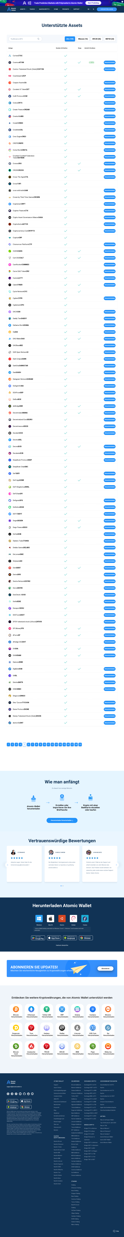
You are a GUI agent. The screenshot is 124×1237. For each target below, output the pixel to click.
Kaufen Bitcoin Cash (59, 1150)
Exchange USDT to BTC (90, 1087)
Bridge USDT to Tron (89, 1156)
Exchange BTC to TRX (90, 1104)
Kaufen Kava (57, 1178)
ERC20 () (96, 39)
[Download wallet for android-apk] (70, 937)
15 (64, 744)
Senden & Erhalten (61, 48)
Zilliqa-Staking (75, 1213)
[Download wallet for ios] (54, 937)
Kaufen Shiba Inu (58, 1169)
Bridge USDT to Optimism (91, 1145)
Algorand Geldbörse (76, 1104)
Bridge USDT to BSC (89, 1148)
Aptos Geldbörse (75, 1158)
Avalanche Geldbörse (77, 1133)
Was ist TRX (103, 1125)
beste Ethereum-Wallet (106, 1137)
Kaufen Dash (57, 1183)
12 (52, 744)
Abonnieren (105, 968)
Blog (55, 1110)
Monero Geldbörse (76, 1087)
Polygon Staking (75, 1193)
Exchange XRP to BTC (90, 1093)
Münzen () (83, 39)
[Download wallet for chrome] (86, 937)
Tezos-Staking (75, 1202)
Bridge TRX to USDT (89, 1159)
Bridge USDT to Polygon (90, 1151)
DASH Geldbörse (75, 1167)
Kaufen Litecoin (58, 1161)
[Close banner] (122, 2)
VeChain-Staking (75, 1210)
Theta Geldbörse (75, 1107)
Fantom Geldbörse (76, 1118)
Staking (73, 1185)
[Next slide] (116, 864)
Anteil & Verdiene (90, 48)
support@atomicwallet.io (14, 1087)
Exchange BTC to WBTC (90, 1110)
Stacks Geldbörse (76, 1175)
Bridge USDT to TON (89, 1153)
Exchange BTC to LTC (90, 1107)
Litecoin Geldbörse (76, 1121)
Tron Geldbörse (75, 1138)
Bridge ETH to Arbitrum (90, 1128)
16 (68, 744)
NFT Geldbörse (75, 1130)
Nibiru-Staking (75, 1224)
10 (44, 744)
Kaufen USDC (57, 1166)
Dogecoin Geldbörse (76, 1110)
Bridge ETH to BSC (89, 1134)
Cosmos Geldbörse (76, 1169)
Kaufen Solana (58, 1175)
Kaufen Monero (58, 1155)
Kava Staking (74, 1190)
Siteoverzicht (57, 1127)
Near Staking (74, 1196)
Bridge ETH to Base (89, 1131)
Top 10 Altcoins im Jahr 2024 (108, 1122)
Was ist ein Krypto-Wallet (107, 1120)
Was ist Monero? (104, 1128)
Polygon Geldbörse (76, 1124)
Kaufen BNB (57, 1158)
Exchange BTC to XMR (90, 1090)
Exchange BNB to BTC (90, 1096)
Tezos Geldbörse (76, 1127)
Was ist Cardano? (105, 1134)
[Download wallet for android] (38, 937)
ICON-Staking (75, 1219)
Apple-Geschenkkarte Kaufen (108, 1107)
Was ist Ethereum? (105, 1131)
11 (48, 744)
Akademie (56, 1113)
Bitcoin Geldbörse (76, 1084)
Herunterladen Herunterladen (61, 820)
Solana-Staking (75, 1221)
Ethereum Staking (76, 1187)
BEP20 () (110, 39)
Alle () (70, 39)
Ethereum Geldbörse (76, 1093)
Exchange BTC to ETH (90, 1084)
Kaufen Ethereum (58, 1144)
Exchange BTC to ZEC (90, 1118)
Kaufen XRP (57, 1152)
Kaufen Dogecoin (58, 1164)
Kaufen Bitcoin (58, 1141)
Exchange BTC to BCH (90, 1116)
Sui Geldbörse (75, 1172)
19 (80, 744)
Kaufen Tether (58, 1147)
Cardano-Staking (75, 1216)
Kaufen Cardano (58, 1181)
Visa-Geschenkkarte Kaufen (107, 1110)
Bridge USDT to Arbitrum (91, 1142)
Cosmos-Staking (75, 1199)
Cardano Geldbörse (76, 1101)
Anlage (10, 48)
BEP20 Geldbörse (76, 1155)
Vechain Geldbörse (76, 1161)
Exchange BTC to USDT (90, 1099)
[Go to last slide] (7, 864)
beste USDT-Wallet (105, 1139)
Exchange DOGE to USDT (91, 1113)
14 (60, 744)
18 (76, 744)
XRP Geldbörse (75, 1116)
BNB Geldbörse (75, 1135)
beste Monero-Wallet (106, 1142)
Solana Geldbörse (76, 1090)
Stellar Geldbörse (76, 1150)
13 (56, 744)
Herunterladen (107, 9)
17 (72, 744)
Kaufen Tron (57, 1172)
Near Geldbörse (75, 1113)
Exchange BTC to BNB (90, 1101)
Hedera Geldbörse (76, 1141)
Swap (79, 48)
